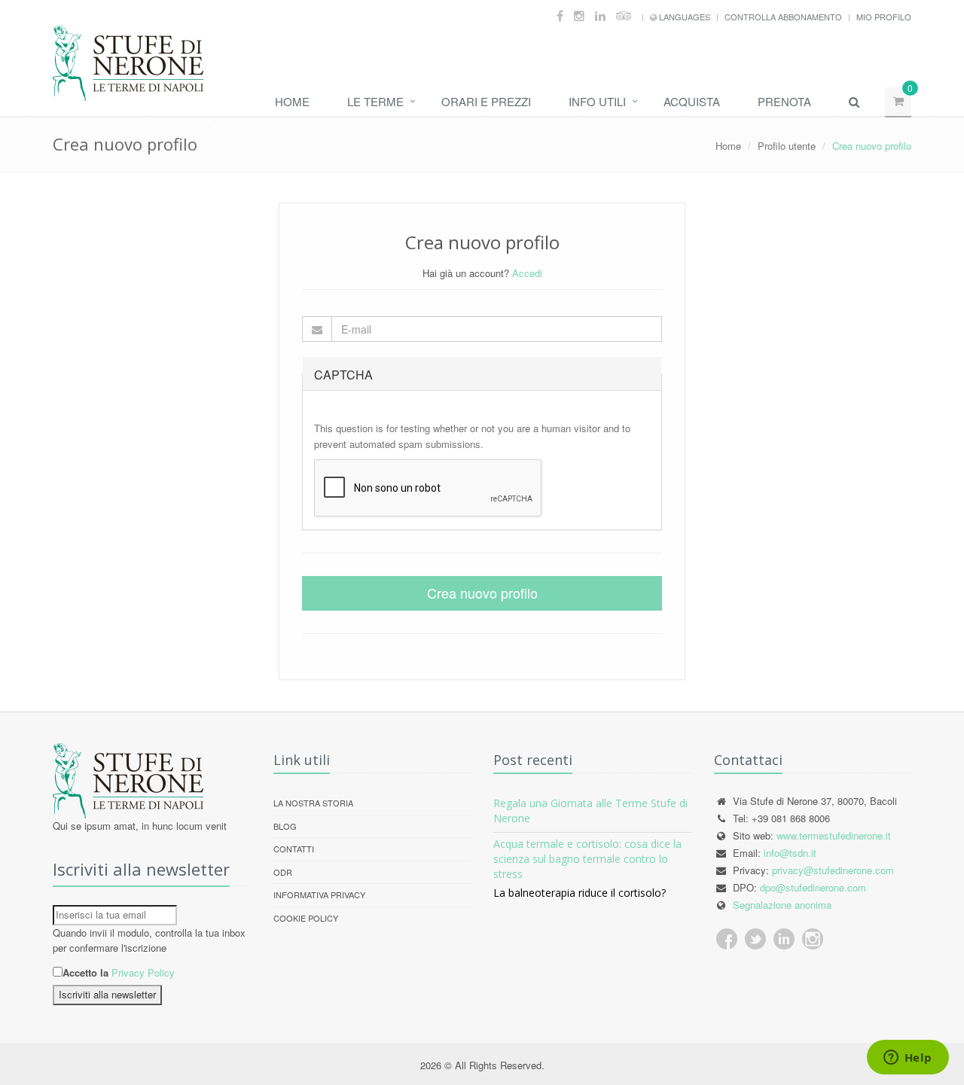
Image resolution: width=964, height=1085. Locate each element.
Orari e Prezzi (486, 101)
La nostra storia (313, 803)
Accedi (527, 273)
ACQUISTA (692, 101)
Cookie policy (305, 918)
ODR (282, 872)
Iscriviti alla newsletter (107, 994)
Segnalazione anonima (782, 905)
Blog (285, 826)
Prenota (784, 101)
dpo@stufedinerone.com (813, 887)
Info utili (597, 101)
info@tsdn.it (790, 853)
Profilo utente (787, 146)
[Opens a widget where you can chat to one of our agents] (907, 1058)
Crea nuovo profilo (482, 592)
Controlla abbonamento (783, 17)
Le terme (375, 101)
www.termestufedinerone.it (833, 835)
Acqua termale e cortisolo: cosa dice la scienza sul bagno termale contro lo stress (587, 859)
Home (292, 101)
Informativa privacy (319, 894)
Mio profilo (883, 17)
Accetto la (85, 972)
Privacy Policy (143, 972)
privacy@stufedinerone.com (833, 870)
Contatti (293, 849)
